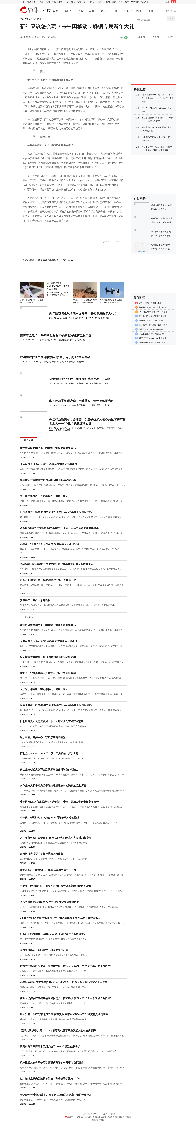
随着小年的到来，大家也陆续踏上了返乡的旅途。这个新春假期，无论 (53, 987)
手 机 (114, 11)
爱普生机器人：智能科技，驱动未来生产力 (44, 950)
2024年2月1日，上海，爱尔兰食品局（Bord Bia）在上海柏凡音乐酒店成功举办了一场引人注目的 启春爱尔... (71, 517)
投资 (79, 2)
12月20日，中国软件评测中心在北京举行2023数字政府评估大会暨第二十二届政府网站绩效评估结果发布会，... (72, 678)
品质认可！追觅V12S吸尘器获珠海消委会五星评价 (48, 464)
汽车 (41, 2)
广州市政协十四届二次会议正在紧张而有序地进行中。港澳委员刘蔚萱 (53, 726)
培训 (85, 2)
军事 (35, 2)
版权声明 (103, 1117)
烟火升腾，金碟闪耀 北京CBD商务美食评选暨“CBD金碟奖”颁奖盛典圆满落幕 (64, 1014)
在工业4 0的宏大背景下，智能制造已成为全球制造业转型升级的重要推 (53, 955)
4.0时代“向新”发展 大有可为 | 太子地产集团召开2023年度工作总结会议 (60, 918)
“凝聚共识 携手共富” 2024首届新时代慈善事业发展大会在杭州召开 (58, 564)
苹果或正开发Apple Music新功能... (153, 338)
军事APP (135, 2)
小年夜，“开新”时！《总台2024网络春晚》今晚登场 (49, 544)
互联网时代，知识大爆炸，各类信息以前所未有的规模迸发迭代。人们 (53, 971)
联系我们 (88, 1117)
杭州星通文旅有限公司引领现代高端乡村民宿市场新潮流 (51, 1062)
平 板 (126, 11)
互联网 (68, 11)
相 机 (150, 11)
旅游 (60, 2)
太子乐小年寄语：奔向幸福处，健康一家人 (44, 496)
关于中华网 (72, 1117)
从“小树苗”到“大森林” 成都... (151, 303)
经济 (67, 2)
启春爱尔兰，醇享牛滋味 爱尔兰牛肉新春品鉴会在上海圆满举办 (56, 512)
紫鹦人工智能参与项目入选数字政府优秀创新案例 (48, 673)
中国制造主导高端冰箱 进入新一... (153, 334)
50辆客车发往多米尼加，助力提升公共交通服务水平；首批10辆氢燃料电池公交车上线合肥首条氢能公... (69, 605)
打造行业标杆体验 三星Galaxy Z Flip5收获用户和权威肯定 (53, 934)
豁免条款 (111, 1117)
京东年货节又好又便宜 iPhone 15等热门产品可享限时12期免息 (56, 837)
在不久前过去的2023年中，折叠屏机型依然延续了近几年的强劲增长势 (53, 939)
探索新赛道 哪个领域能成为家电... (153, 307)
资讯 (29, 2)
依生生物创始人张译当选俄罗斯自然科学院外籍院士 (49, 769)
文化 (92, 2)
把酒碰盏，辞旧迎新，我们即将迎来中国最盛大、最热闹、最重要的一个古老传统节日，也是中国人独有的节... (72, 1083)
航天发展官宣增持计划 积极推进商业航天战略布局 (48, 479)
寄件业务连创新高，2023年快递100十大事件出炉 (48, 580)
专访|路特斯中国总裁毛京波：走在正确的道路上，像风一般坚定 (56, 1094)
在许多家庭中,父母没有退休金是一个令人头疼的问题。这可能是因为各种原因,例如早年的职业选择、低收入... (71, 891)
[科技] (29, 9)
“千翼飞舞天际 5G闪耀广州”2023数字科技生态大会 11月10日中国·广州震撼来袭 (157, 98)
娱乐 (73, 2)
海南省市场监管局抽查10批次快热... (154, 325)
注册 (167, 2)
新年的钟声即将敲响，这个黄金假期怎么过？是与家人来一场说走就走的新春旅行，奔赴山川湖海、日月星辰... (72, 453)
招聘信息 (96, 1117)
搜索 (171, 19)
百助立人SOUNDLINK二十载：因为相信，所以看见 (49, 753)
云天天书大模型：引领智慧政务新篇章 (41, 853)
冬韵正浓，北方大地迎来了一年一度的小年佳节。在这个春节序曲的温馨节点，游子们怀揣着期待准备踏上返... (72, 501)
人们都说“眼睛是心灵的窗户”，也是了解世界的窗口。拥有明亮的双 (51, 742)
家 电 (80, 11)
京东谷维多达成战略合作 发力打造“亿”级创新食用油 (49, 902)
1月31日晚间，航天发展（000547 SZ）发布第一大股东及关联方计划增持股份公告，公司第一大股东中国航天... (72, 485)
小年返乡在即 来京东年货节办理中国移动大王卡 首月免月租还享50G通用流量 (63, 982)
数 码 (103, 11)
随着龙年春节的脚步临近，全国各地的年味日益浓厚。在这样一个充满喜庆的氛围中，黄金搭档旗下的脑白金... (72, 533)
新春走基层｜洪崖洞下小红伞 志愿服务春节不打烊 (48, 869)
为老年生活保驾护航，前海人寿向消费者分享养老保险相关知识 (55, 885)
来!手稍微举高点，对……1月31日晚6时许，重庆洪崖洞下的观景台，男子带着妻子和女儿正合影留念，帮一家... (72, 875)
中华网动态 (127, 1117)
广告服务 (80, 1117)
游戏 (48, 2)
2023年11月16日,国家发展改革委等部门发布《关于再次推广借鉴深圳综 (53, 859)
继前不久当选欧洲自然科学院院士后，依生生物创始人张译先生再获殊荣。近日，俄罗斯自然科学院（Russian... (72, 774)
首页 (23, 2)
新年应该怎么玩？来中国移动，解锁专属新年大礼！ (83, 313)
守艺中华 (100, 2)
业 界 (55, 11)
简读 (127, 2)
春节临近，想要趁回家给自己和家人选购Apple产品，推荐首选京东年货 (53, 843)
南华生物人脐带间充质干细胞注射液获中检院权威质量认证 (53, 785)
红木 (114, 2)
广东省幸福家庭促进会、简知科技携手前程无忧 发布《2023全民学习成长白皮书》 (66, 966)
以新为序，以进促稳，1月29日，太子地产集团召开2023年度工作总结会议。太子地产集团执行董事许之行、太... (73, 923)
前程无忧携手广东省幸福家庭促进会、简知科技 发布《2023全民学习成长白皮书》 (66, 998)
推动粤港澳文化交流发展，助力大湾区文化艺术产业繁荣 (51, 721)
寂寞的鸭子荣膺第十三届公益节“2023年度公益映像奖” (51, 1046)
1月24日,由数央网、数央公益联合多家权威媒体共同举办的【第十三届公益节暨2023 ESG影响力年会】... (69, 1051)
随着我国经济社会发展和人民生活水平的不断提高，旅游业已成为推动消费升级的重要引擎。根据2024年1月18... (73, 1067)
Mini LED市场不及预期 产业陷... (152, 320)
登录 (173, 2)
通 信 (91, 11)
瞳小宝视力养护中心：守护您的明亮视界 (43, 737)
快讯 (39, 19)
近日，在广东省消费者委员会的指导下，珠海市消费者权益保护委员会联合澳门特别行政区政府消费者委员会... (72, 469)
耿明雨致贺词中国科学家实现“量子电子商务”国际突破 (55, 357)
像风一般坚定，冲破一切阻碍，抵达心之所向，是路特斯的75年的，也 (53, 1100)
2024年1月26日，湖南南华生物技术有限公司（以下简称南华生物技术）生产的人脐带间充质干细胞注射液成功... (73, 790)
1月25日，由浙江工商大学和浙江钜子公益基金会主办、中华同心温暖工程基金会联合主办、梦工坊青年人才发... (72, 569)
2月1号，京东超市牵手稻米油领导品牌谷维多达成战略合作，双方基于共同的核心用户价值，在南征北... (69, 907)
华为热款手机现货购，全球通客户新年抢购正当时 (81, 400)
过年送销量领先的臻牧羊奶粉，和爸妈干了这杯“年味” (50, 1078)
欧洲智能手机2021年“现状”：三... (153, 342)
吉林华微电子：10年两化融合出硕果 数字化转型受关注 (55, 335)
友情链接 (118, 1117)
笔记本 (138, 11)
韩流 (120, 2)
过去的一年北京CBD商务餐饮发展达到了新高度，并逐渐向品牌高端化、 (54, 1019)
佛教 (108, 2)
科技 (54, 2)
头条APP (144, 2)
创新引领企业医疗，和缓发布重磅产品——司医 (80, 379)
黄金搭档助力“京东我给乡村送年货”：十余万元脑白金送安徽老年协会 (59, 528)
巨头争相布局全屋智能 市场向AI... (153, 316)
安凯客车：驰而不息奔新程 (35, 600)
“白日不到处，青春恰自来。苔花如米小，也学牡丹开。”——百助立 (51, 758)
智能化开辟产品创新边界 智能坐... (153, 329)
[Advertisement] (65, 275)
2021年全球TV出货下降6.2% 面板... (154, 312)
